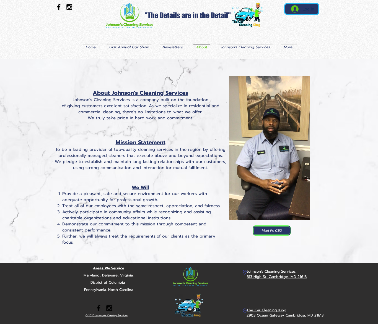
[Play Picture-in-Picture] (293, 212)
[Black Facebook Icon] (59, 7)
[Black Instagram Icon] (69, 7)
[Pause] (236, 212)
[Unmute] (245, 212)
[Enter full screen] (302, 212)
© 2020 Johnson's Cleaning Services (107, 315)
